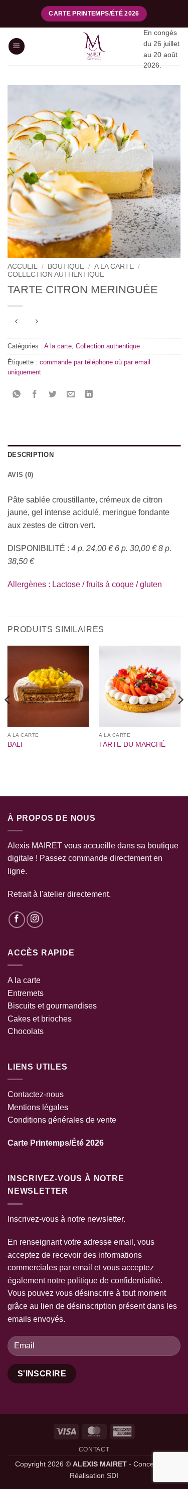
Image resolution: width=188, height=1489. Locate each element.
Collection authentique (56, 274)
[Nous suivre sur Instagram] (35, 919)
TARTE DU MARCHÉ (132, 744)
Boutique (66, 266)
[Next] (180, 720)
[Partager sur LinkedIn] (89, 395)
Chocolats (26, 1031)
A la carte (114, 266)
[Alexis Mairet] (94, 46)
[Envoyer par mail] (71, 395)
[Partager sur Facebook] (35, 395)
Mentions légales (38, 1107)
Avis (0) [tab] (20, 474)
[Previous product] (36, 322)
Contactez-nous (36, 1094)
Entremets (26, 993)
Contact (94, 1449)
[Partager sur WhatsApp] (17, 395)
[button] (17, 46)
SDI (112, 1475)
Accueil (23, 266)
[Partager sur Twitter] (53, 395)
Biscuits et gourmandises (52, 1006)
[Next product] (16, 322)
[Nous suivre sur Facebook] (17, 919)
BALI (15, 744)
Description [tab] (31, 454)
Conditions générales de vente (62, 1120)
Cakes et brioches (40, 1019)
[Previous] (8, 720)
